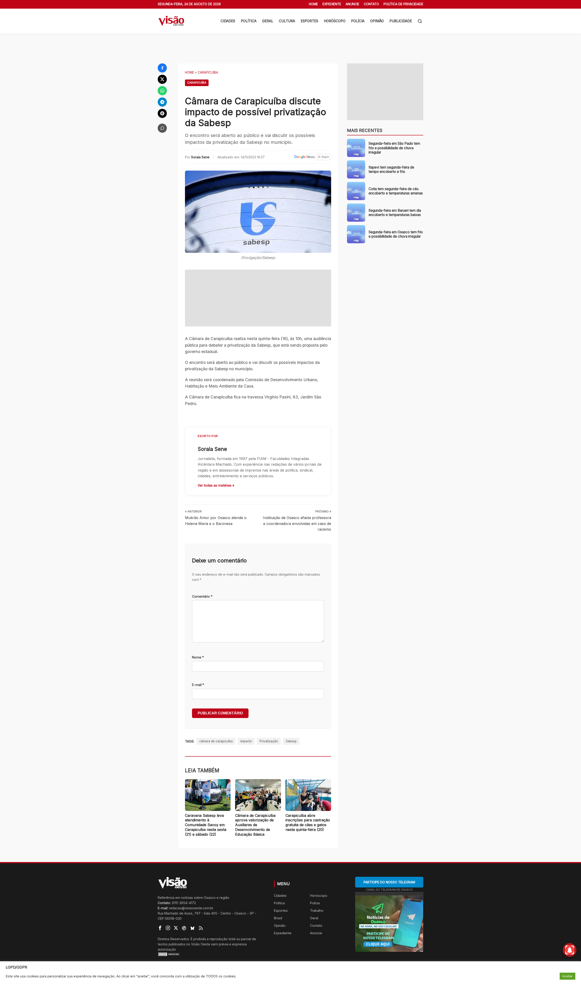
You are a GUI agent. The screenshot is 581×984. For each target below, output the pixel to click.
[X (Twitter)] (162, 79)
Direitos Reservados (173, 939)
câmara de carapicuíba (216, 741)
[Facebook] (162, 67)
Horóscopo (334, 21)
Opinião (377, 21)
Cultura (287, 21)
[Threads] (162, 113)
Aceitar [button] (567, 976)
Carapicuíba (208, 72)
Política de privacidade (403, 4)
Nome (198, 657)
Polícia (357, 21)
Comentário (202, 596)
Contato (371, 4)
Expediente (332, 4)
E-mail (198, 685)
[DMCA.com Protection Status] (210, 954)
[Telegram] (162, 102)
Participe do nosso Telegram (389, 882)
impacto (246, 741)
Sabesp (291, 741)
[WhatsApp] (162, 90)
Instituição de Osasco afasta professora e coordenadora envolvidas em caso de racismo (297, 523)
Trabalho (316, 910)
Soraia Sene (200, 157)
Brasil (278, 918)
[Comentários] (162, 128)
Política (248, 21)
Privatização (269, 741)
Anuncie (352, 4)
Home (313, 4)
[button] (419, 21)
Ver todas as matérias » (216, 485)
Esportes (309, 21)
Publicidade (400, 21)
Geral (267, 21)
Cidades (228, 21)
